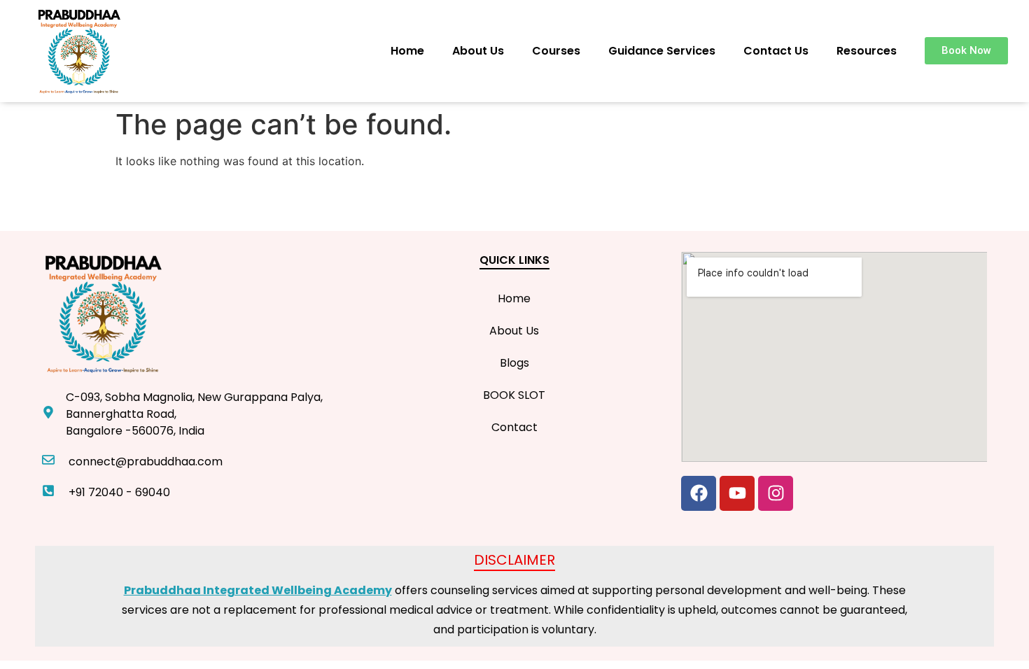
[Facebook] (698, 493)
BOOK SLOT (514, 395)
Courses (556, 51)
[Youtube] (737, 493)
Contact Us (775, 51)
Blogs (514, 363)
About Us (478, 51)
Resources (866, 51)
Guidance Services (661, 51)
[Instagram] (775, 493)
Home (407, 51)
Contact (514, 427)
